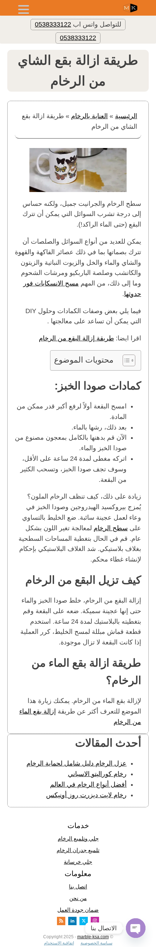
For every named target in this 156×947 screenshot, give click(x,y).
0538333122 (53, 24)
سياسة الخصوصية (96, 943)
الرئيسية (126, 116)
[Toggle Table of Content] (125, 360)
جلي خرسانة (78, 862)
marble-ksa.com (93, 936)
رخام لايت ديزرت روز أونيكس (86, 795)
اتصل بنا (78, 886)
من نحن (78, 898)
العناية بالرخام (89, 116)
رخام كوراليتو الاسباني (97, 774)
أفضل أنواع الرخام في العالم (88, 784)
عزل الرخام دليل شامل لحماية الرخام (76, 763)
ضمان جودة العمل (78, 910)
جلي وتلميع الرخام (78, 838)
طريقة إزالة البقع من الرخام (76, 338)
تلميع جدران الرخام (78, 850)
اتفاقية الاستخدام (59, 943)
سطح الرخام (111, 528)
